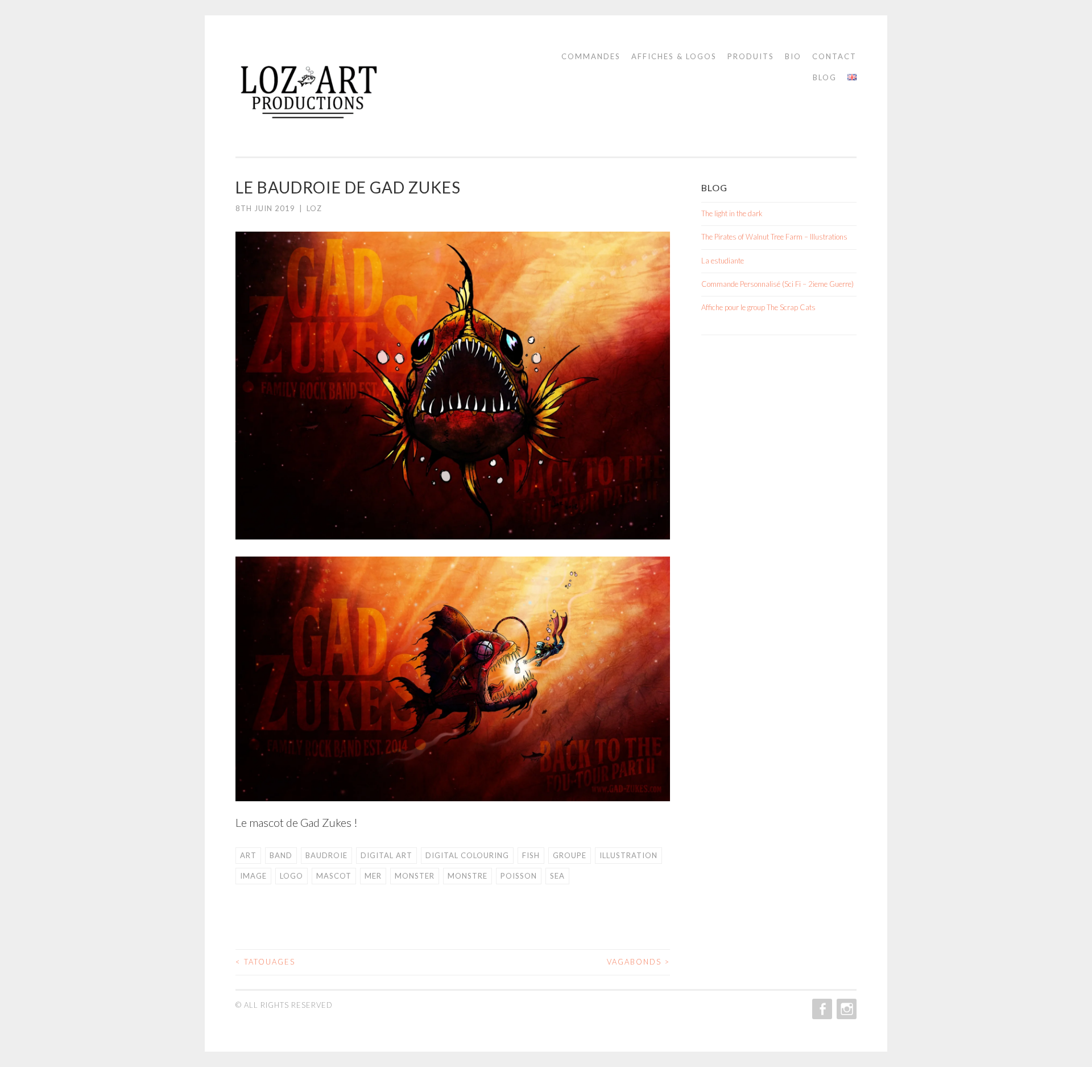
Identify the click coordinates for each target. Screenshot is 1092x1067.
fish (531, 855)
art (248, 855)
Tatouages (265, 961)
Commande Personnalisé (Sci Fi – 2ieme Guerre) (777, 284)
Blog (825, 77)
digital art (386, 855)
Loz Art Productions (341, 97)
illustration (628, 855)
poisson (518, 875)
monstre (467, 875)
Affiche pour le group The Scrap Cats (758, 307)
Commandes (591, 56)
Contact (834, 56)
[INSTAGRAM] (845, 1009)
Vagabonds (638, 961)
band (281, 855)
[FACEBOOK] (821, 1009)
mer (373, 875)
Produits (750, 56)
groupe (569, 855)
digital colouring (467, 855)
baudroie (326, 855)
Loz (314, 208)
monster (415, 875)
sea (557, 875)
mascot (333, 875)
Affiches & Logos (674, 56)
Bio (793, 56)
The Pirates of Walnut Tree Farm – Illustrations (774, 236)
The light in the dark (732, 213)
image (253, 875)
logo (291, 875)
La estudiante (722, 260)
